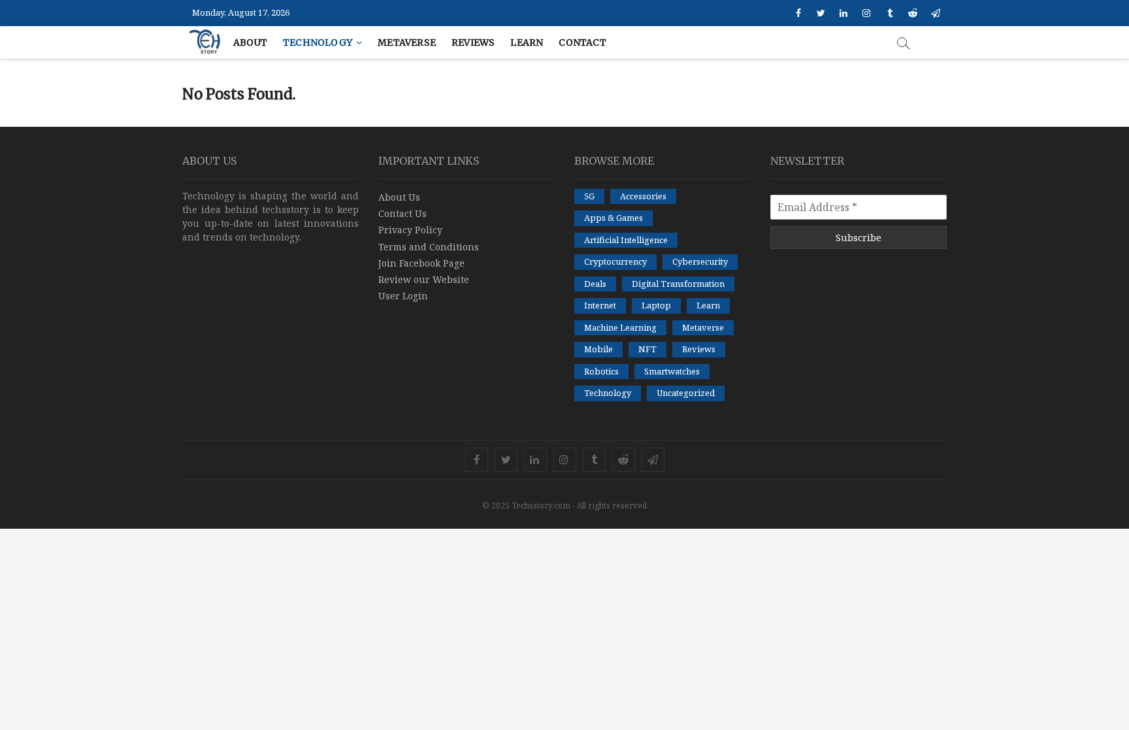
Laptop (656, 305)
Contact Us (402, 213)
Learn (526, 42)
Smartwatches (672, 371)
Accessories (643, 196)
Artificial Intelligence (626, 240)
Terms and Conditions (428, 247)
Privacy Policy (410, 230)
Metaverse (407, 42)
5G (589, 196)
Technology (317, 42)
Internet (600, 305)
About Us (399, 197)
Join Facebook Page (421, 263)
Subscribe (858, 237)
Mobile (598, 349)
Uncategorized (686, 393)
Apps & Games (613, 218)
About (250, 42)
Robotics (601, 371)
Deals (595, 284)
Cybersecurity (700, 261)
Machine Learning (620, 327)
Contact (582, 42)
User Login (403, 296)
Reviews (473, 42)
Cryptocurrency (615, 261)
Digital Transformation (678, 284)
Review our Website (423, 279)
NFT (647, 349)
